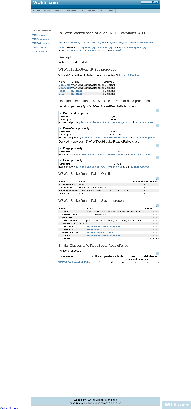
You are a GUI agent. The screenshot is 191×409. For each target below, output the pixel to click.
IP (82, 10)
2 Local (121, 75)
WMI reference (39, 35)
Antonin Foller (113, 402)
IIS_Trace (102, 42)
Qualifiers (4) (104, 47)
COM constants (39, 51)
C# (84, 50)
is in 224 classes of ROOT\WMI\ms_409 (104, 122)
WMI (61, 42)
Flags (62, 90)
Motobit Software (94, 402)
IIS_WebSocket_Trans (118, 42)
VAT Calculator (106, 10)
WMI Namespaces (40, 39)
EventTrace (90, 42)
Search (58, 10)
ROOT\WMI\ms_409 (74, 42)
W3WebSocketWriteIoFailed (74, 262)
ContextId (64, 84)
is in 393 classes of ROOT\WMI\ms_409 (99, 166)
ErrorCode (65, 87)
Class (61, 47)
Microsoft (115, 50)
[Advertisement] (95, 20)
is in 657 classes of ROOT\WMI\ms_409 (99, 154)
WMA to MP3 (71, 10)
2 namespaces (144, 122)
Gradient (92, 10)
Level (62, 93)
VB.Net (92, 50)
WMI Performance (40, 43)
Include (36, 10)
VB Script (75, 50)
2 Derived (134, 75)
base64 (47, 10)
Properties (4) (87, 47)
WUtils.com (177, 404)
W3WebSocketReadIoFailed (142, 42)
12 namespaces (140, 166)
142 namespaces (145, 137)
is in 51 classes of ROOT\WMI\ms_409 (104, 137)
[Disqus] (108, 296)
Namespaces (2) (136, 47)
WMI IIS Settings (39, 47)
